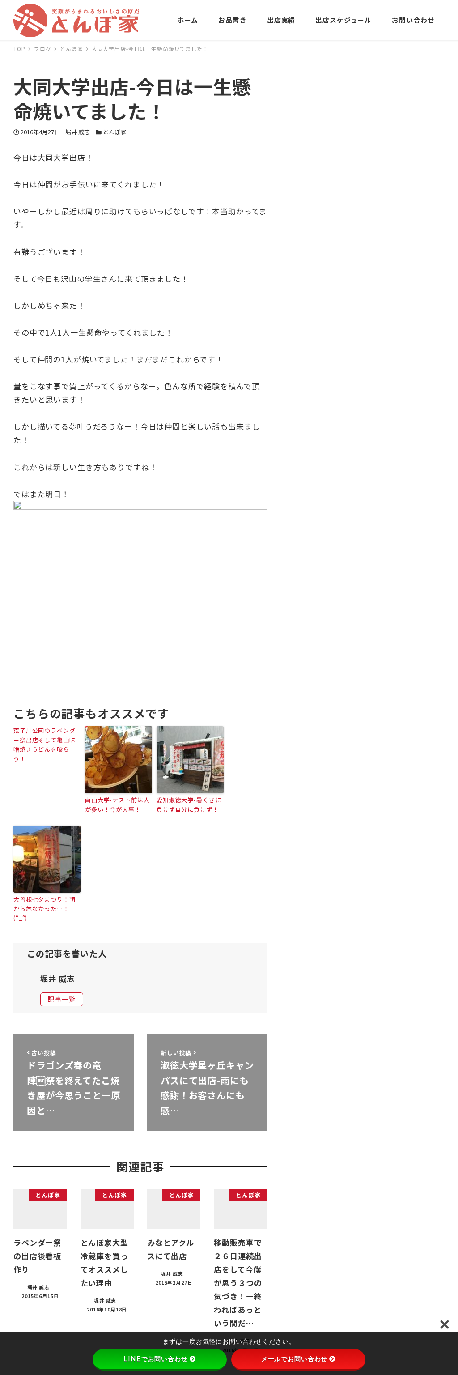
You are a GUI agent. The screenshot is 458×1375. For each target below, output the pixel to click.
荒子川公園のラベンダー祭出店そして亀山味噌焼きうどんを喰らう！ (44, 744)
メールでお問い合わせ (294, 1359)
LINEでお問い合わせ (155, 1359)
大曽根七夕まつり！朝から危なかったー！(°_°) (44, 908)
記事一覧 (61, 999)
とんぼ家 (114, 132)
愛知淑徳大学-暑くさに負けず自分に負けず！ (189, 804)
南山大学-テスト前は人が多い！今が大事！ (117, 804)
